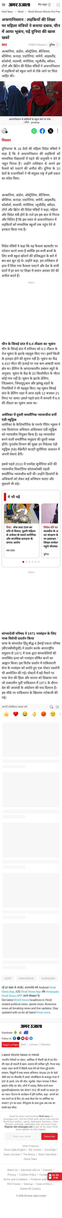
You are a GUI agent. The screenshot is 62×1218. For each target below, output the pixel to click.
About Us (12, 1170)
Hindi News (7, 11)
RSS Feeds (13, 1184)
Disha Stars (30, 1159)
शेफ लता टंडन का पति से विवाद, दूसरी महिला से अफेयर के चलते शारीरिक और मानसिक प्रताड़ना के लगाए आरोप (21, 535)
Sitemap (28, 1184)
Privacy (12, 1174)
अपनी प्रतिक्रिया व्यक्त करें (14, 706)
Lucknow (33, 1044)
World (20, 11)
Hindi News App (31, 991)
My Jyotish (35, 1149)
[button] (23, 562)
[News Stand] (26, 1032)
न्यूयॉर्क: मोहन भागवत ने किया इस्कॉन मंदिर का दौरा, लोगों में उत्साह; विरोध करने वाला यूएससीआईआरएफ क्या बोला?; (29, 1086)
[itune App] (20, 1032)
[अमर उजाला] (19, 5)
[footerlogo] (31, 1026)
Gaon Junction (12, 1154)
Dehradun (45, 1044)
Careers (47, 1170)
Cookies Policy (27, 1174)
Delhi (23, 1044)
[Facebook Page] (14, 1038)
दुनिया (52, 44)
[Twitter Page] (18, 1038)
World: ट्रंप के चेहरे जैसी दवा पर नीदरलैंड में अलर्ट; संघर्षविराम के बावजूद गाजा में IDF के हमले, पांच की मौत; (30, 1077)
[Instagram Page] (27, 1038)
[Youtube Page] (22, 1038)
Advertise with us (30, 1170)
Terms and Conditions (15, 1179)
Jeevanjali (49, 1149)
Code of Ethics (44, 1184)
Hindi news (43, 1012)
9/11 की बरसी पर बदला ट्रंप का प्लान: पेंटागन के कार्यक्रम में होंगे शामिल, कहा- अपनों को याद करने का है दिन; (30, 1094)
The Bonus (29, 1154)
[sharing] (57, 131)
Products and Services (43, 1179)
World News (21, 999)
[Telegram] (31, 1038)
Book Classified (47, 1154)
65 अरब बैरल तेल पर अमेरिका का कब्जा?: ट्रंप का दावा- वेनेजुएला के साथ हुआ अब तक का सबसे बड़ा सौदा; (28, 1103)
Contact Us (45, 1174)
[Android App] (15, 1032)
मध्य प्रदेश (10, 550)
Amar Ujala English (15, 1149)
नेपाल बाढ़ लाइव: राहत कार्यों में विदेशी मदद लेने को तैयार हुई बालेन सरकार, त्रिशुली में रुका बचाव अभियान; (31, 1068)
